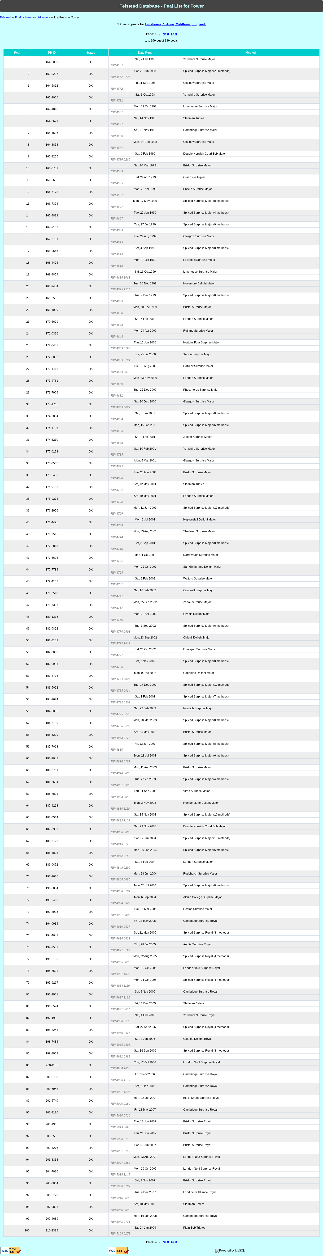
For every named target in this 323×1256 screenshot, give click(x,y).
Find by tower (23, 17)
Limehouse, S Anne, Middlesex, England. (175, 24)
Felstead (5, 17)
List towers (43, 17)
